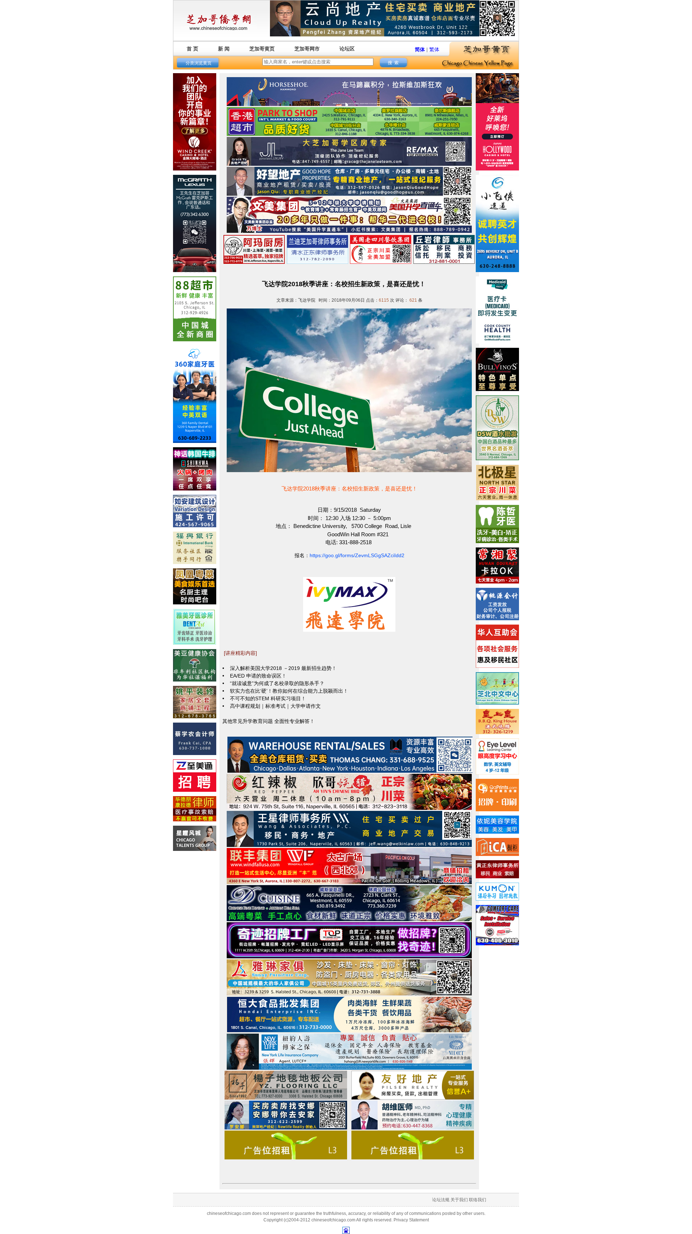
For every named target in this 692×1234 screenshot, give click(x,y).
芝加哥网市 (307, 49)
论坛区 (347, 49)
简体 (420, 49)
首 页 (192, 49)
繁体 (434, 49)
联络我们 (477, 1199)
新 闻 (224, 49)
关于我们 (459, 1199)
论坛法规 (440, 1199)
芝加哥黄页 (262, 49)
